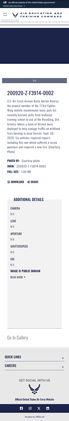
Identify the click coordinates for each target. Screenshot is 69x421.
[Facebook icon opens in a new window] (21, 408)
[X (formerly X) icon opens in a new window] (38, 408)
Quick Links (13, 357)
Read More (17, 277)
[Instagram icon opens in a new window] (30, 408)
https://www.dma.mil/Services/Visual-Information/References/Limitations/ (29, 318)
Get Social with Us (34, 380)
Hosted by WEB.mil (34, 417)
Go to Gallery (17, 337)
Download (17, 182)
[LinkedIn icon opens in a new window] (47, 408)
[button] (14, 5)
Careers (10, 365)
